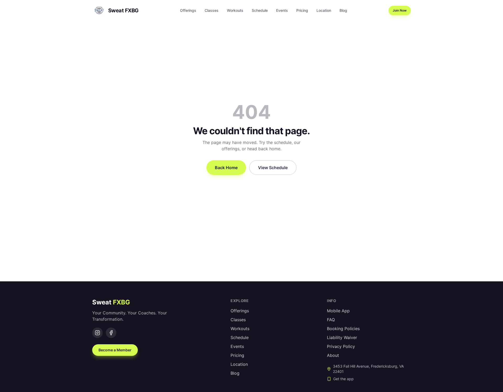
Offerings (188, 10)
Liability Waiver (342, 337)
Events (282, 10)
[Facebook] (111, 332)
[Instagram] (97, 332)
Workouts (235, 10)
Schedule (260, 10)
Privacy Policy (341, 346)
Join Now (400, 10)
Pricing (302, 10)
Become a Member (115, 350)
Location (323, 10)
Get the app (343, 379)
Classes (211, 10)
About (333, 355)
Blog (343, 10)
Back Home (226, 167)
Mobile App (338, 310)
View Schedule (273, 167)
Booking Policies (343, 328)
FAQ (331, 319)
